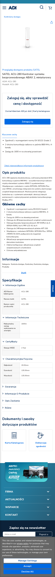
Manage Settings (27, 560)
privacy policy (22, 543)
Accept (27, 566)
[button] (53, 288)
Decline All (27, 571)
